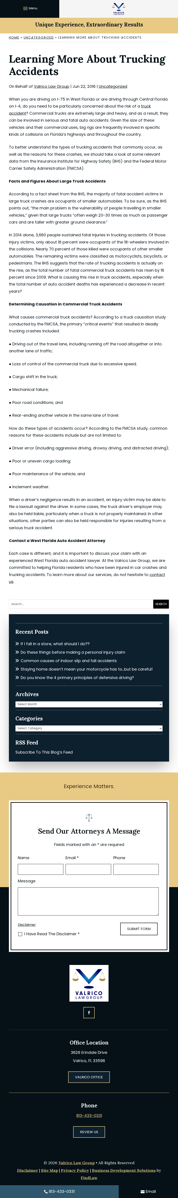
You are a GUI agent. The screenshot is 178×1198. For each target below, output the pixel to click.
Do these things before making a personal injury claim (73, 652)
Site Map (49, 1170)
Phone (119, 857)
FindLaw (89, 1177)
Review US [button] (89, 1131)
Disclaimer (27, 924)
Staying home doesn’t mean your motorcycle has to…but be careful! (87, 669)
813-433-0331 (89, 1115)
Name (23, 857)
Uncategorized (113, 86)
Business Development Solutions (124, 1170)
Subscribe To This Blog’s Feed (44, 752)
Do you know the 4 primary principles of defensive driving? (77, 677)
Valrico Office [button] (89, 1077)
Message (26, 881)
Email (72, 857)
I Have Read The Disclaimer (52, 934)
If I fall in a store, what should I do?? (55, 643)
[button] (29, 8)
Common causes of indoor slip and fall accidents (69, 660)
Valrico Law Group (51, 86)
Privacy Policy (75, 1170)
